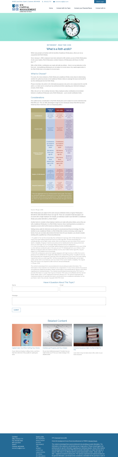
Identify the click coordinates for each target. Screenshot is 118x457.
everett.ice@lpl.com (61, 1)
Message (15, 295)
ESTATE (38, 442)
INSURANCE (40, 444)
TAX (37, 446)
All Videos (39, 454)
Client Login (100, 1)
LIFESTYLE (39, 450)
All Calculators (40, 456)
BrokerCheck (93, 441)
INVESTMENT (40, 440)
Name (14, 285)
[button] (50, 8)
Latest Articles (40, 452)
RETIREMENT (40, 438)
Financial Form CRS (60, 438)
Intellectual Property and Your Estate (55, 348)
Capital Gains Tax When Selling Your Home (26, 348)
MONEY (38, 448)
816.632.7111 (47, 1)
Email (61, 285)
